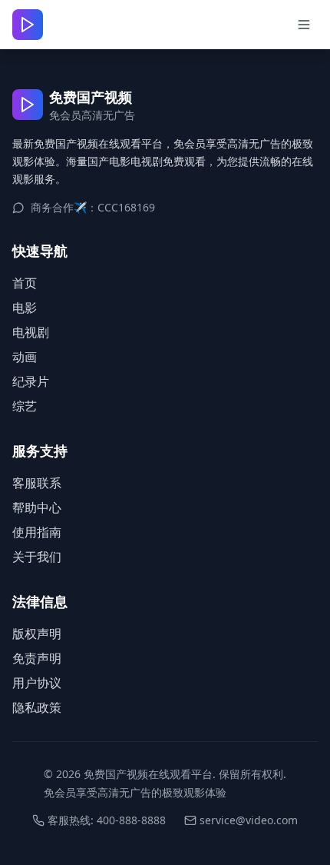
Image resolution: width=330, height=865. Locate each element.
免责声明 (36, 658)
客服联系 (36, 482)
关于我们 (36, 556)
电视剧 (30, 332)
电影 (24, 307)
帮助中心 (36, 507)
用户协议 (36, 682)
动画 (24, 356)
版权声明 (36, 633)
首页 (24, 282)
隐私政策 (36, 707)
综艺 (24, 406)
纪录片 (30, 381)
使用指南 (36, 532)
